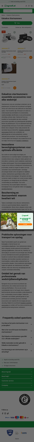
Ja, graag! (25, 224)
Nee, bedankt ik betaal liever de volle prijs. (25, 226)
